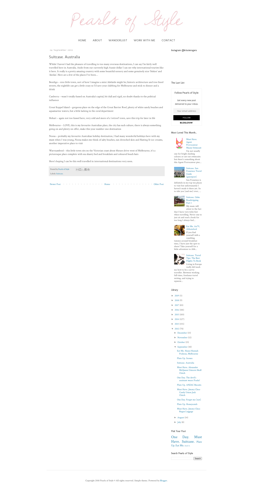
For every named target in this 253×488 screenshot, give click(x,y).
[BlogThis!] (80, 169)
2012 (177, 328)
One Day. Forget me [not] (189, 399)
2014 (177, 319)
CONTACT (168, 40)
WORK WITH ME (144, 40)
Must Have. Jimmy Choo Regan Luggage (188, 410)
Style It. (187, 446)
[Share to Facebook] (85, 169)
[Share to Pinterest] (88, 169)
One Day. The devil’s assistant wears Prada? (188, 379)
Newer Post (55, 184)
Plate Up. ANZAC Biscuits (189, 384)
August (181, 417)
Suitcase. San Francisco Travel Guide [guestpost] (194, 172)
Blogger (163, 480)
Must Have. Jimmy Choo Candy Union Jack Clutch (188, 392)
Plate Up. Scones (185, 358)
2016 (177, 309)
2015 (177, 314)
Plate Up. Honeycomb (187, 404)
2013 (177, 323)
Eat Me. (180, 445)
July (179, 422)
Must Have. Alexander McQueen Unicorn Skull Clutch (189, 370)
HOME (82, 40)
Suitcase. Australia (185, 362)
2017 (177, 305)
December (182, 332)
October (181, 342)
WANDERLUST (117, 40)
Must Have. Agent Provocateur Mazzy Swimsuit (193, 143)
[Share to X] (82, 169)
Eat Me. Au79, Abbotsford (193, 228)
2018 (177, 300)
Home (107, 184)
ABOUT (97, 40)
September (182, 346)
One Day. (180, 437)
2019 (177, 295)
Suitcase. (59, 173)
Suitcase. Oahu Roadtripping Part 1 (193, 200)
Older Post (159, 184)
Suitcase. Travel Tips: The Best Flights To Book (193, 258)
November (182, 337)
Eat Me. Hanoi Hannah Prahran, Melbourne (187, 352)
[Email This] (77, 169)
